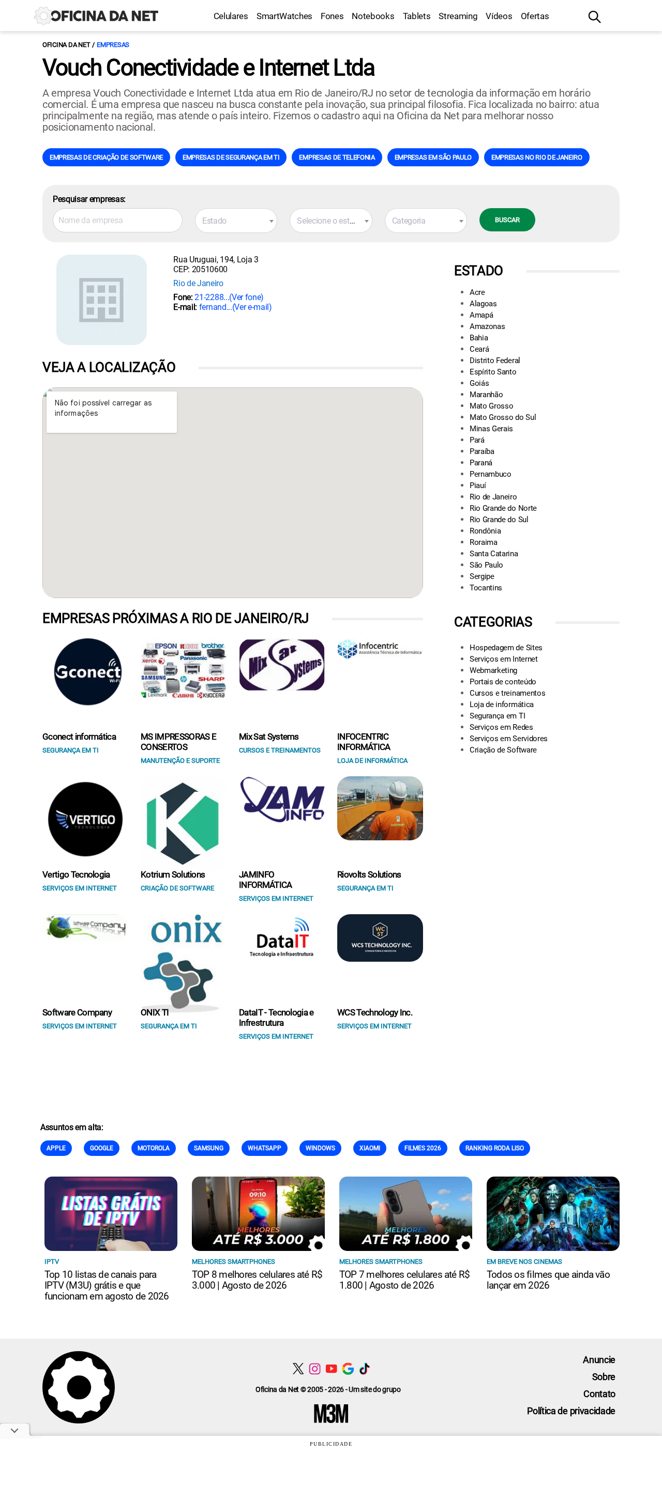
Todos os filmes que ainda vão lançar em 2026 (548, 1280)
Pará (477, 440)
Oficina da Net (66, 45)
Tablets (417, 16)
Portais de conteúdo (503, 681)
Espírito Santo (493, 372)
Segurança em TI (497, 716)
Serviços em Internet (504, 659)
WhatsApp (264, 1148)
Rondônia (485, 531)
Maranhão (486, 394)
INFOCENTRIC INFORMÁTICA (363, 741)
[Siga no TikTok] (364, 1368)
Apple (56, 1148)
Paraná (481, 462)
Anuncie (599, 1359)
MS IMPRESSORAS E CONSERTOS (178, 741)
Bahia (479, 337)
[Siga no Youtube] (331, 1368)
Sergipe (482, 576)
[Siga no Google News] (347, 1368)
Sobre (603, 1376)
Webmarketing (493, 670)
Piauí (478, 485)
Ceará (479, 349)
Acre (477, 292)
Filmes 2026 (422, 1148)
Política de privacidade (571, 1410)
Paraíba (482, 451)
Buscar (507, 220)
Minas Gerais (491, 428)
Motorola (154, 1148)
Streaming (458, 16)
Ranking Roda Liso (494, 1148)
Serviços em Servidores (509, 738)
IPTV (51, 1261)
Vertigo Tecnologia (76, 874)
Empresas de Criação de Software (106, 157)
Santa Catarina (494, 553)
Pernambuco (490, 474)
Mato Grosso (491, 406)
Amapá (481, 315)
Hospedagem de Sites (506, 647)
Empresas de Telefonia (336, 157)
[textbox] (236, 221)
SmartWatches (284, 16)
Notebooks (373, 16)
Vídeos (499, 16)
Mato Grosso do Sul (503, 417)
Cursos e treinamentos (507, 693)
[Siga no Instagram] (314, 1368)
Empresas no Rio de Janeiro (536, 157)
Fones (332, 16)
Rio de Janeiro (198, 283)
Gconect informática (79, 736)
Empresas (113, 45)
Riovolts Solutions (369, 874)
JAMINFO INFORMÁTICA (265, 879)
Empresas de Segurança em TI (231, 157)
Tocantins (486, 587)
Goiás (479, 383)
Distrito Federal (495, 360)
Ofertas (535, 16)
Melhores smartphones (233, 1261)
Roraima (484, 542)
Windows (320, 1148)
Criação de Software (503, 750)
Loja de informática (502, 704)
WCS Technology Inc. (374, 1012)
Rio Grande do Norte (503, 508)
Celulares (231, 16)
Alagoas (483, 303)
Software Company (77, 1012)
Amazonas (487, 326)
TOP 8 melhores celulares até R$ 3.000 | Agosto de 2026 (257, 1280)
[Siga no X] (298, 1368)
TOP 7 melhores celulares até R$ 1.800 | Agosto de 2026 (404, 1280)
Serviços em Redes (501, 727)
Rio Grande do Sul (499, 519)
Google (101, 1148)
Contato (599, 1393)
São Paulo (486, 565)
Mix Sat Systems (269, 736)
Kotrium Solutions (173, 874)
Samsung (208, 1148)
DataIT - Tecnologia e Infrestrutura (276, 1017)
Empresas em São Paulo (433, 157)
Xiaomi (369, 1148)
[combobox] (236, 220)
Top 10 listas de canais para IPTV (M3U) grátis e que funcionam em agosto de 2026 (106, 1285)
